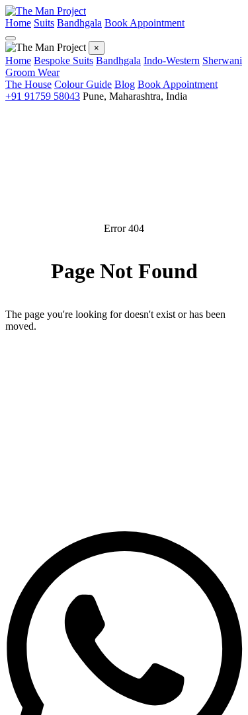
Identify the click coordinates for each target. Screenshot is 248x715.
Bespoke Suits (63, 60)
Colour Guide (83, 84)
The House (28, 84)
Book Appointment (144, 22)
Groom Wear (32, 72)
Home (18, 22)
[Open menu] (10, 38)
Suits (44, 22)
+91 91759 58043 (42, 96)
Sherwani (222, 60)
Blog (124, 84)
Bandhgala (79, 22)
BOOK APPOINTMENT (124, 407)
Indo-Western (172, 60)
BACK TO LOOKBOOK (124, 367)
